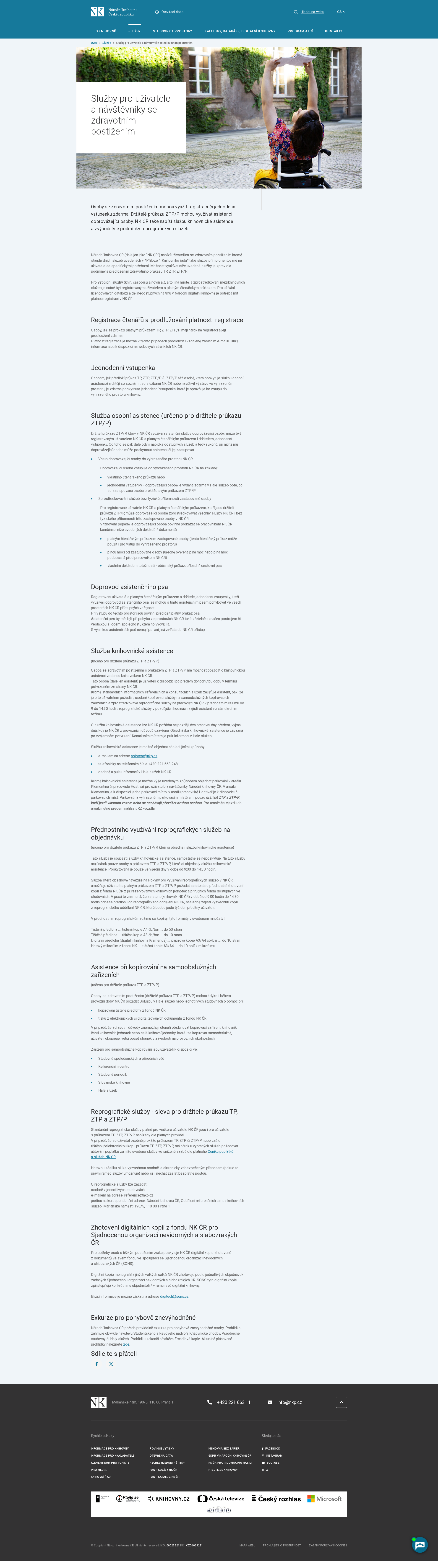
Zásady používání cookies (328, 1545)
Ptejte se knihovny (223, 1469)
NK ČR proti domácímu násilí (230, 1462)
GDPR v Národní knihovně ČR (230, 1455)
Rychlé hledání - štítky (167, 1462)
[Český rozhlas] (276, 1498)
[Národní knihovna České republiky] (114, 11)
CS (339, 12)
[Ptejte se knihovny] (128, 1498)
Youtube (273, 1462)
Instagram (274, 1455)
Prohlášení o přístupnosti (282, 1545)
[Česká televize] (221, 1498)
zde (126, 1344)
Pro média (99, 1469)
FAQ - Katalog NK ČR (165, 1476)
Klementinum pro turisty (110, 1462)
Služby (106, 42)
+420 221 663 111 (235, 1402)
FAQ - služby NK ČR (163, 1469)
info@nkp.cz (289, 1402)
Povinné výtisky (162, 1448)
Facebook (272, 1448)
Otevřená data (161, 1455)
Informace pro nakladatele (112, 1455)
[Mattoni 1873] (219, 1509)
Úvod (94, 42)
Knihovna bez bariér (224, 1448)
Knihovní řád (101, 1476)
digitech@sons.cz (174, 1296)
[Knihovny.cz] (168, 1498)
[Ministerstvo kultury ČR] (103, 1498)
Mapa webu (248, 1545)
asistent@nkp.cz (144, 756)
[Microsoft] (324, 1498)
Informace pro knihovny (110, 1448)
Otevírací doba (173, 12)
